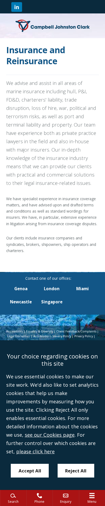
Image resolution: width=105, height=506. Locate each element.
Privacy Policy (83, 336)
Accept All (30, 471)
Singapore (51, 301)
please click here (35, 451)
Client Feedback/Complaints (76, 331)
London (52, 288)
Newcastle (21, 301)
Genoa (20, 288)
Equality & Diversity (39, 331)
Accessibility (14, 331)
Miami (82, 288)
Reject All (75, 471)
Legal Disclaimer (18, 336)
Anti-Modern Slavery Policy (52, 336)
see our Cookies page (50, 435)
